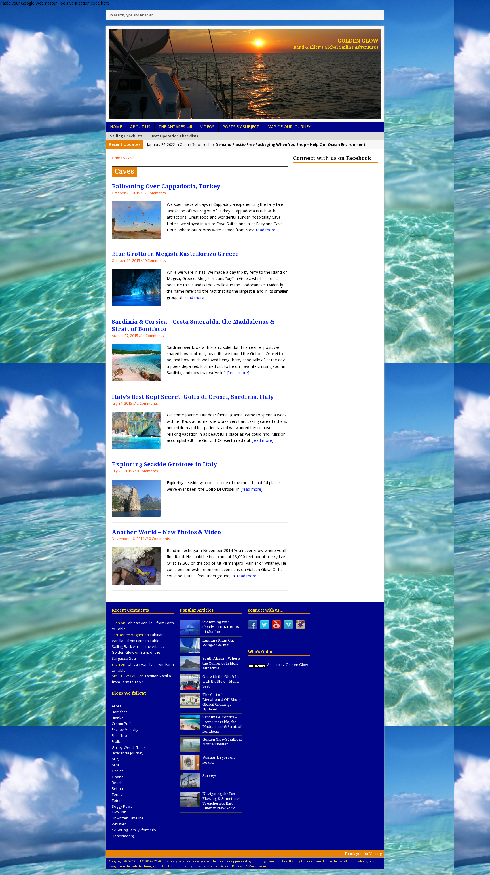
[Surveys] (190, 785)
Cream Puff (121, 723)
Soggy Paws (122, 806)
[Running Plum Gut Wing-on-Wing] (190, 650)
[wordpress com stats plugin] (257, 664)
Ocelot (117, 770)
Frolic (116, 741)
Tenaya (118, 794)
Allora (117, 706)
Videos (207, 126)
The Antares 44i (175, 126)
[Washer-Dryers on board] (190, 767)
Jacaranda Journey (127, 753)
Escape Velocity (125, 729)
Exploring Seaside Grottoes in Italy (164, 464)
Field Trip (119, 735)
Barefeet (119, 711)
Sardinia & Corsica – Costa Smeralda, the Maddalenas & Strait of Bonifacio (222, 724)
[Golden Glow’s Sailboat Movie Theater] (190, 749)
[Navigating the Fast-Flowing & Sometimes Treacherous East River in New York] (190, 803)
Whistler (119, 823)
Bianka (118, 717)
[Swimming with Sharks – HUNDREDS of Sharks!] (190, 631)
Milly (115, 759)
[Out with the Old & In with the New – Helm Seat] (190, 686)
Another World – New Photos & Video (166, 532)
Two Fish (119, 812)
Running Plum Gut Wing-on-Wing (218, 642)
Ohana (118, 776)
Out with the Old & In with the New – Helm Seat (220, 681)
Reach (117, 782)
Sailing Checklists (126, 135)
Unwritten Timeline (128, 818)
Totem (117, 800)
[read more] (266, 230)
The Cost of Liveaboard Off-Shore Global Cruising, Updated (221, 702)
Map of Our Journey (289, 126)
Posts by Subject (241, 126)
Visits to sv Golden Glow (287, 664)
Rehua (117, 788)
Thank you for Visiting (363, 853)
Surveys (209, 775)
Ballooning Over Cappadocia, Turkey (166, 186)
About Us (140, 126)
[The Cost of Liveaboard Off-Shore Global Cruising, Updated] (190, 704)
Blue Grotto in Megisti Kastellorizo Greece (175, 253)
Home (116, 126)
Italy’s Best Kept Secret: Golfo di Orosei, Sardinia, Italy (193, 396)
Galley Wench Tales (129, 747)
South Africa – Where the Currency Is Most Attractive (221, 663)
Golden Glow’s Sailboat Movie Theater (222, 741)
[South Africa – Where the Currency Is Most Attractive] (190, 668)
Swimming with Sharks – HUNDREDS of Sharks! (220, 627)
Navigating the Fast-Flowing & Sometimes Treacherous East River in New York (221, 801)
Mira (115, 765)
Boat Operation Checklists (174, 135)
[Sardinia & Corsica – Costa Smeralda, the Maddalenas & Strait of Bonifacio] (190, 726)
